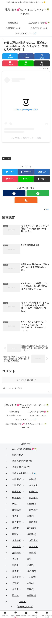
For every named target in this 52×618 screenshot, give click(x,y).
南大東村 (16, 522)
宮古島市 (33, 546)
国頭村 (15, 534)
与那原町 (16, 485)
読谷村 (15, 595)
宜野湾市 (16, 546)
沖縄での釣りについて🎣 (26, 419)
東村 (29, 559)
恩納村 (32, 553)
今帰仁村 (33, 491)
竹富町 (15, 583)
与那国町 (16, 479)
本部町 (15, 559)
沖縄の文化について (38, 415)
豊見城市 (31, 595)
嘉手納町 (31, 528)
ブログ (7, 158)
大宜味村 (16, 540)
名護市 (15, 528)
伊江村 (15, 504)
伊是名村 (33, 498)
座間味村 (16, 553)
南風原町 (33, 522)
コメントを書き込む (26, 380)
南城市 (30, 516)
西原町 (30, 589)
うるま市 (33, 485)
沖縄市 (15, 565)
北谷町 (15, 516)
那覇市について (25, 607)
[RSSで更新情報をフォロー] (26, 200)
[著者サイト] (14, 193)
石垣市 (32, 577)
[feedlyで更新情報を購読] (38, 193)
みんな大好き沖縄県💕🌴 (38, 412)
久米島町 (16, 491)
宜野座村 (33, 540)
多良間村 (31, 534)
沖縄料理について (14, 415)
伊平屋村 (16, 498)
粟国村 (30, 583)
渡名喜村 (31, 571)
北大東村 (33, 510)
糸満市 (15, 589)
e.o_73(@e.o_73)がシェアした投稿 (26, 138)
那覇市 (22, 601)
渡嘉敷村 (16, 577)
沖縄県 (30, 565)
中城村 (32, 479)
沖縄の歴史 (14, 412)
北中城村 (16, 510)
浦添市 (15, 571)
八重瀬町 (31, 504)
